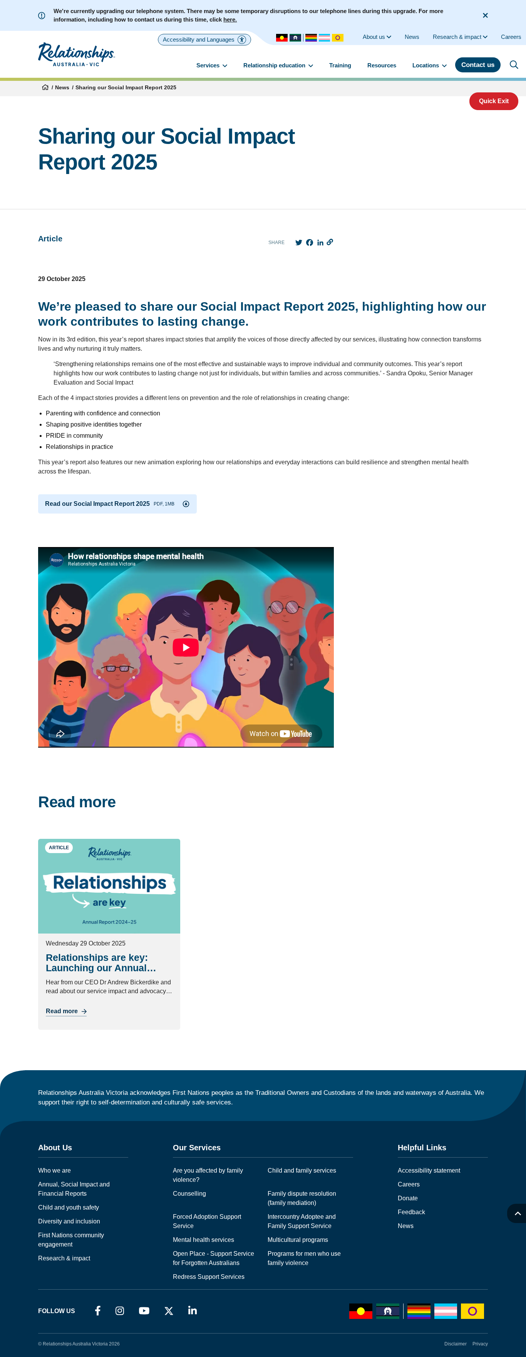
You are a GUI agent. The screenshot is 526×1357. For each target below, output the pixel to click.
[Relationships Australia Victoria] (76, 54)
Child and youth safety (68, 1207)
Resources (381, 65)
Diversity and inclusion (69, 1221)
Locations (426, 65)
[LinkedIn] (192, 1311)
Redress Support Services (209, 1276)
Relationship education (275, 65)
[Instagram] (120, 1311)
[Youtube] (144, 1311)
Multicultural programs (298, 1240)
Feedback (411, 1212)
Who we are (54, 1170)
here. (230, 19)
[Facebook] (98, 1311)
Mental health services (203, 1240)
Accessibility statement (429, 1170)
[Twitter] (169, 1312)
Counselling (189, 1193)
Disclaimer (455, 1344)
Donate (408, 1198)
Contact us (477, 65)
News (62, 87)
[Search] (514, 64)
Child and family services (302, 1170)
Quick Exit (494, 101)
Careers (409, 1184)
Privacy (480, 1344)
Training (340, 65)
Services (208, 65)
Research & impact (64, 1258)
